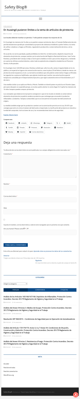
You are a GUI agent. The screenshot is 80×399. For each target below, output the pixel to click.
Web (5, 208)
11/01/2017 (8, 313)
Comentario (8, 154)
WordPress (32, 392)
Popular (16, 290)
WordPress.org (9, 375)
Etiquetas (64, 290)
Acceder (6, 364)
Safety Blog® (16, 7)
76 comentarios (17, 322)
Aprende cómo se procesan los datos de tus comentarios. (53, 251)
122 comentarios (17, 302)
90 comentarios (17, 313)
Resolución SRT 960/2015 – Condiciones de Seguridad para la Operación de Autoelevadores (39, 319)
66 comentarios (17, 336)
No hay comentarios (20, 34)
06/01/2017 (8, 336)
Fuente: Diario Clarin (11, 115)
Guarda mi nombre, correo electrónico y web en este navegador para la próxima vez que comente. (36, 225)
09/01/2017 (8, 347)
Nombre (7, 184)
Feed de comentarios (11, 371)
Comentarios (40, 290)
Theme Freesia (25, 392)
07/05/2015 (8, 322)
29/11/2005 (8, 34)
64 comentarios (17, 347)
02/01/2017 (8, 302)
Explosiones (8, 26)
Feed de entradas (9, 367)
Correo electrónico (10, 196)
